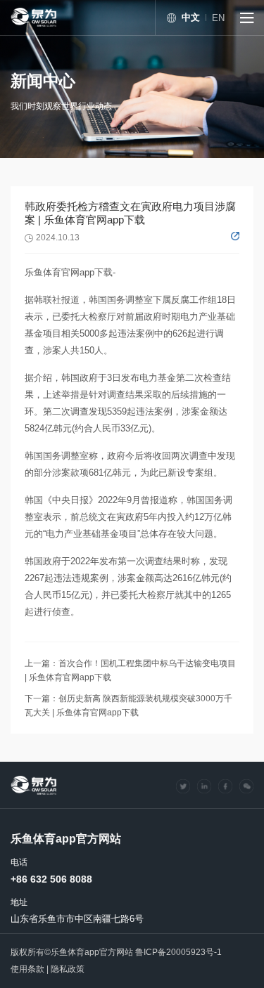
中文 (191, 17)
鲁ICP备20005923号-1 (178, 952)
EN (218, 18)
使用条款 (27, 969)
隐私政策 (67, 969)
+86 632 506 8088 (51, 879)
